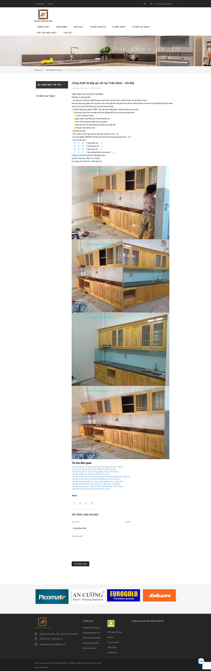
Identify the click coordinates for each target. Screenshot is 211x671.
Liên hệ (110, 637)
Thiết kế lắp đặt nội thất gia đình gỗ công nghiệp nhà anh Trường (97, 466)
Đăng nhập (39, 4)
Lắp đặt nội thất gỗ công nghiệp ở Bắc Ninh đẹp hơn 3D (93, 469)
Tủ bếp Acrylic (98, 27)
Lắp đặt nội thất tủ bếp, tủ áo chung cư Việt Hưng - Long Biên (96, 484)
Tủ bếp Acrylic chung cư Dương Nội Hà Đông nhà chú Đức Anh (96, 479)
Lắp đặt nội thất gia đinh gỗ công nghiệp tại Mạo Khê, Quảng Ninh (97, 481)
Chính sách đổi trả (90, 648)
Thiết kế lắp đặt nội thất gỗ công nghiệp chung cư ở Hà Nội (95, 471)
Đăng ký (50, 4)
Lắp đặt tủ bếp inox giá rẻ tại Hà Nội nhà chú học (91, 474)
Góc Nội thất (112, 653)
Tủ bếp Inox (118, 27)
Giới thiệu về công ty (114, 632)
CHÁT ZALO (111, 648)
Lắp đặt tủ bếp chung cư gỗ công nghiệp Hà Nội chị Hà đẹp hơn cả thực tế (101, 476)
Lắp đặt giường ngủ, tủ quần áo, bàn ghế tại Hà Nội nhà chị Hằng (97, 486)
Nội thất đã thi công (53, 70)
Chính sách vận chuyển (91, 638)
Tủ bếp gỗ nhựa (140, 27)
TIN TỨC (68, 33)
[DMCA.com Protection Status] (111, 623)
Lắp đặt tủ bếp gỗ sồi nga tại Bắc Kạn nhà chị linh (91, 488)
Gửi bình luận (80, 564)
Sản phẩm (61, 27)
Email (127, 522)
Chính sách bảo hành (91, 643)
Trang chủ (43, 27)
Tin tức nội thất (113, 642)
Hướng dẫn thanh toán (91, 633)
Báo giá (78, 27)
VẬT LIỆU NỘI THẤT (46, 33)
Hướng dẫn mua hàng (91, 628)
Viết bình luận (77, 536)
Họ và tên (76, 522)
